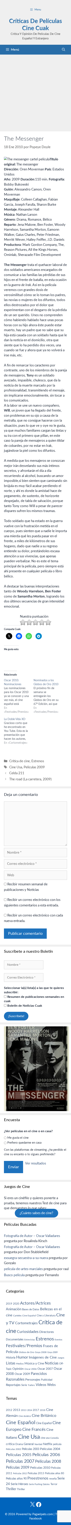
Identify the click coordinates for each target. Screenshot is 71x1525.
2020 (16, 1303)
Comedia (54, 1438)
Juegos (61, 1358)
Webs (51, 1385)
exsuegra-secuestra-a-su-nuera (26, 1258)
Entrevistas (29, 1340)
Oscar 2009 (22, 1374)
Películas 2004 (50, 1449)
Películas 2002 (13, 1449)
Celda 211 (16, 773)
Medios (20, 1364)
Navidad (38, 1444)
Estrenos (37, 761)
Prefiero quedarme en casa (24, 1142)
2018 (42, 1410)
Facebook (35, 1518)
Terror (53, 1484)
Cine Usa (15, 767)
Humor (22, 1357)
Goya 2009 (52, 1352)
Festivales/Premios (24, 1346)
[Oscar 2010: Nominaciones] (19, 696)
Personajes (32, 1379)
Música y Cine (34, 1363)
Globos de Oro (26, 1352)
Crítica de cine (19, 761)
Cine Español (29, 1316)
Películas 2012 (20, 1473)
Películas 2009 (34, 767)
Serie (24, 1385)
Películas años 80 (54, 1473)
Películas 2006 (46, 1455)
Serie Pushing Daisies (39, 1484)
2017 (36, 1410)
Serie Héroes (19, 1484)
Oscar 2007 (45, 1368)
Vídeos (41, 1385)
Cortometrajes (26, 1323)
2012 (9, 1410)
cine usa (45, 1438)
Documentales (14, 1339)
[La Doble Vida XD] (19, 731)
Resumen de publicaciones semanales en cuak (34, 999)
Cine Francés (34, 1429)
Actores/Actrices (35, 1303)
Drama (19, 1444)
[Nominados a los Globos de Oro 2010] (48, 696)
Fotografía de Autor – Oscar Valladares (32, 1236)
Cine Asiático (25, 1416)
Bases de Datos (30, 1309)
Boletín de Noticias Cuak (24, 1005)
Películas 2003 (30, 1449)
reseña (53, 1478)
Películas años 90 (16, 1478)
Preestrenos (37, 1478)
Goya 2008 (41, 1352)
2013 (16, 1410)
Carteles (17, 1315)
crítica (10, 1444)
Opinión (18, 1368)
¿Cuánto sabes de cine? (36, 1213)
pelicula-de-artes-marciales (23, 1269)
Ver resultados (35, 1163)
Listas (10, 1363)
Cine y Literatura (46, 1315)
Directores (46, 1332)
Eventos (58, 1340)
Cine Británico (44, 1416)
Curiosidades (27, 1332)
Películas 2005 (19, 1455)
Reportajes (13, 1385)
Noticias (51, 1363)
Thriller (11, 1489)
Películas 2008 (48, 1461)
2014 (29, 1410)
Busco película (14, 1275)
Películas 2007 (20, 1461)
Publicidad (46, 1379)
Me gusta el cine (18, 1137)
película (57, 1444)
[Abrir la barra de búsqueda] (63, 50)
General (29, 1444)
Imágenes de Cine (43, 1357)
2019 (9, 1303)
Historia (10, 1357)
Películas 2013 (36, 1473)
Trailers (31, 1385)
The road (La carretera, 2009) (30, 779)
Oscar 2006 (30, 1369)
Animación (13, 1309)
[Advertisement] (35, 92)
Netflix (47, 1444)
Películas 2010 (40, 1467)
